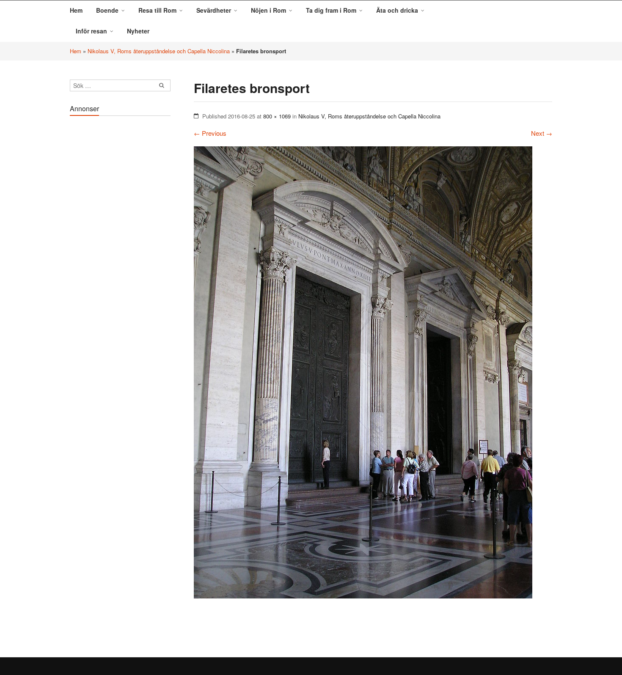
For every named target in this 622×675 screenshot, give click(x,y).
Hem (76, 10)
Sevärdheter (213, 10)
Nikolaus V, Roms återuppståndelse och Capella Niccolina (159, 51)
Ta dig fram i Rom (331, 10)
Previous (210, 133)
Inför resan (91, 31)
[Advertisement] (120, 247)
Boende (107, 10)
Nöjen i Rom (268, 10)
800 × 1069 (277, 116)
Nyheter (138, 31)
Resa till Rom (157, 10)
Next (541, 133)
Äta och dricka (397, 10)
